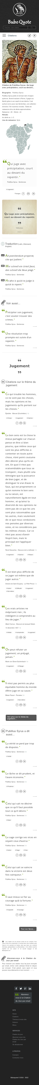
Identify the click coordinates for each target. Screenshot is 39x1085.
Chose (10, 418)
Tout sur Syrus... (28, 929)
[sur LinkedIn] (34, 194)
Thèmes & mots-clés (19, 1019)
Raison (31, 554)
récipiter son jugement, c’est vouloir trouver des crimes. (19, 316)
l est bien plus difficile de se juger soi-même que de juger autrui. (19, 575)
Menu (14, 1025)
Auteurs (15, 1022)
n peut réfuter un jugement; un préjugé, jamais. (17, 653)
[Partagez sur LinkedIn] (25, 423)
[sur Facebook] (23, 194)
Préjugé (21, 666)
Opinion (30, 418)
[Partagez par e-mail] (28, 194)
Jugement (10, 189)
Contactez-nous (17, 1058)
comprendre (20, 632)
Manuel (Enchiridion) (19, 413)
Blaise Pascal (10, 695)
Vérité (9, 756)
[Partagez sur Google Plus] (25, 988)
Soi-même (11, 591)
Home (14, 1014)
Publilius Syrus (12, 182)
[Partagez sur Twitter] (21, 988)
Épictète (8, 413)
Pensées (19, 695)
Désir (9, 820)
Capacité (10, 910)
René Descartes (10, 550)
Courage (21, 910)
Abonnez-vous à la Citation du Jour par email (22, 998)
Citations (12, 35)
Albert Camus (10, 624)
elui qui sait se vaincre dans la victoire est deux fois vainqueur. (18, 871)
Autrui (9, 588)
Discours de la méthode (26, 550)
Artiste (9, 632)
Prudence (10, 786)
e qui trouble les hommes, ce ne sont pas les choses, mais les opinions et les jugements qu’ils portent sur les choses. (21, 401)
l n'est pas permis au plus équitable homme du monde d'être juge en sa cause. (21, 687)
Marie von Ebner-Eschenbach (15, 661)
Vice (26, 850)
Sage (18, 850)
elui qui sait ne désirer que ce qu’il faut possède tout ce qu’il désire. (19, 807)
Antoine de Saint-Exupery (14, 584)
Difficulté (19, 588)
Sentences (22, 182)
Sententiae (20, 274)
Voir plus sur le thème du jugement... (17, 718)
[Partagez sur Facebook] (17, 423)
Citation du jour (17, 1034)
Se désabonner (17, 1044)
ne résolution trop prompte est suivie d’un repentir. (18, 337)
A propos (15, 1055)
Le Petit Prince (29, 584)
